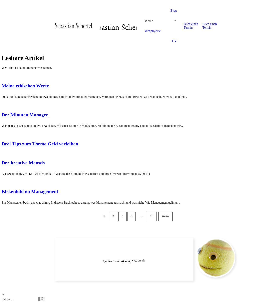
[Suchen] (42, 299)
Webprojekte (153, 31)
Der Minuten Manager (25, 114)
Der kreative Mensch (23, 162)
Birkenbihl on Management (30, 191)
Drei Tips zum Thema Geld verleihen (40, 143)
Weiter (165, 216)
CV (174, 41)
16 (151, 216)
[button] (175, 21)
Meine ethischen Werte (25, 85)
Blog (173, 10)
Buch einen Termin (191, 25)
